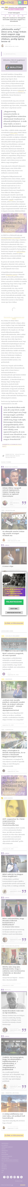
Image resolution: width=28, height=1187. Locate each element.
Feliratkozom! (14, 602)
